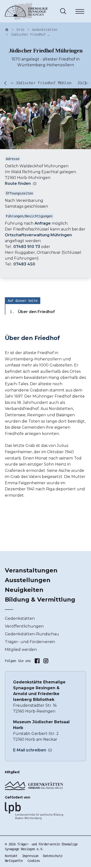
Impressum (30, 856)
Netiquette (14, 861)
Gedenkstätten (44, 30)
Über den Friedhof (36, 311)
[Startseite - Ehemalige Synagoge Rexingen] (7, 30)
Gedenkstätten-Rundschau (32, 634)
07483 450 (24, 264)
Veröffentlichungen (24, 626)
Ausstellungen (27, 580)
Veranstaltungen (31, 570)
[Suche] (63, 11)
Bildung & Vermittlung (40, 599)
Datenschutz (52, 856)
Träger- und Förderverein (30, 641)
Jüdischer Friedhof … (30, 34)
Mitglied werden (21, 649)
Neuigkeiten (24, 589)
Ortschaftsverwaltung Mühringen (38, 235)
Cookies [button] (33, 861)
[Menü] (80, 12)
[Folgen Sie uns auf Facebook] (37, 660)
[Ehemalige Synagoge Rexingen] (26, 11)
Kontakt (11, 856)
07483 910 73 (26, 246)
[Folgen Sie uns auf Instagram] (45, 660)
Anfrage (42, 223)
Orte (20, 30)
